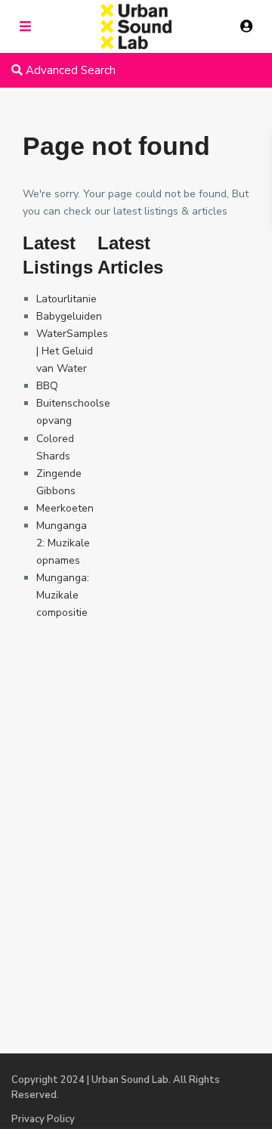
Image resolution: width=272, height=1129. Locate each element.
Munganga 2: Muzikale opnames (63, 543)
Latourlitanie (66, 299)
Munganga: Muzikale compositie (62, 595)
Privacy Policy (43, 1119)
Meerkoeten (65, 508)
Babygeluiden (69, 316)
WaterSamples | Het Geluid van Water (72, 351)
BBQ (47, 386)
